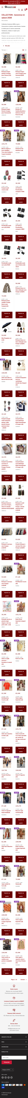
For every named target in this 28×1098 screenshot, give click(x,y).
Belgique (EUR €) (6, 1069)
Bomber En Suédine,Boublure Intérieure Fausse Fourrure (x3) (20, 112)
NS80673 (4, 963)
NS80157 (4, 737)
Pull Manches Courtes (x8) (5, 699)
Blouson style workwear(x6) (19, 811)
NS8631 (17, 585)
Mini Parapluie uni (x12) (6, 339)
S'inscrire (6, 1062)
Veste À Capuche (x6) (20, 775)
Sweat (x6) (18, 884)
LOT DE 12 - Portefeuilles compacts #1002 (20, 189)
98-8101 (17, 269)
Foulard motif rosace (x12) (5, 188)
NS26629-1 (18, 923)
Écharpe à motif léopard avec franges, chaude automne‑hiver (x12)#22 (20, 506)
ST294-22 (18, 387)
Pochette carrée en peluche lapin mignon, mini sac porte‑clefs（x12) (7, 622)
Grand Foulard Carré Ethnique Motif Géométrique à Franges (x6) (21, 421)
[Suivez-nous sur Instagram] (6, 1077)
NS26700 (18, 814)
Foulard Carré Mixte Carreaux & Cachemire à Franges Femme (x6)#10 (7, 465)
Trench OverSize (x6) (6, 775)
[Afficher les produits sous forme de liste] (25, 50)
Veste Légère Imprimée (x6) (19, 699)
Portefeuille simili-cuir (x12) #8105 (6, 264)
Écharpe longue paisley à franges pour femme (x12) (6, 73)
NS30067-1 (18, 743)
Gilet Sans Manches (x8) (7, 847)
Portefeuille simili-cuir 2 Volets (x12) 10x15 (20, 264)
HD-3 (3, 342)
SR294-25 (4, 430)
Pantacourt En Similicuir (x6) (19, 149)
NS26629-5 (18, 702)
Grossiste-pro (5, 1094)
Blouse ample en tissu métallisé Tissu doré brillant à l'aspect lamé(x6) (7, 151)
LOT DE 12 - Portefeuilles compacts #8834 (20, 227)
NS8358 (3, 666)
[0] (25, 10)
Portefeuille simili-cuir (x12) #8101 (6, 226)
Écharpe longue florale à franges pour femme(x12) (6, 111)
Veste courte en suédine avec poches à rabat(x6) (7, 959)
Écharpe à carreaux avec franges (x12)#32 (7, 545)
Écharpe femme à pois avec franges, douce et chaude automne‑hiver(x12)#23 (7, 505)
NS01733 (18, 625)
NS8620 (3, 702)
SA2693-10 (4, 471)
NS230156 (18, 117)
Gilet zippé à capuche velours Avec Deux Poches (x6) (21, 960)
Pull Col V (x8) (19, 658)
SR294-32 (18, 550)
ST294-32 (4, 550)
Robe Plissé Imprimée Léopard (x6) (20, 621)
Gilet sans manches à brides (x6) (7, 734)
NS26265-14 (4, 925)
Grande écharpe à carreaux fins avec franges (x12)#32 (20, 545)
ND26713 (4, 156)
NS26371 (18, 779)
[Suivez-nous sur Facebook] (3, 1077)
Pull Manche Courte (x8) (21, 582)
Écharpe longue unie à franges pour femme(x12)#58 (21, 73)
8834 (17, 231)
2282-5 (3, 627)
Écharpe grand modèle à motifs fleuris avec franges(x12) (6, 303)
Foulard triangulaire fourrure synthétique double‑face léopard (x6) (21, 381)
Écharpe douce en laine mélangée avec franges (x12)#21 (21, 289)
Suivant (23, 979)
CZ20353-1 (4, 192)
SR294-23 (4, 510)
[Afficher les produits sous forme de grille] (23, 50)
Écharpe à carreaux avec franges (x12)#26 (7, 583)
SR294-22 (18, 512)
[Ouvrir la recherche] (19, 10)
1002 (17, 193)
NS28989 (18, 886)
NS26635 (18, 852)
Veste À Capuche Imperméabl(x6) (6, 811)
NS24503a (4, 779)
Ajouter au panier (7, 84)
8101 (3, 229)
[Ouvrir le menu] (2, 7)
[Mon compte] (22, 10)
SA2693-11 (18, 469)
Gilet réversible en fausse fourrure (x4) (7, 378)
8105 (3, 267)
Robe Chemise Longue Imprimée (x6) (20, 848)
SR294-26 (4, 587)
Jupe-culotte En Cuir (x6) (6, 884)
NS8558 (3, 381)
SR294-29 (4, 77)
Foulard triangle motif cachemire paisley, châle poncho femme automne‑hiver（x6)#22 (6, 423)
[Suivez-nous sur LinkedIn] (11, 1077)
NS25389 (18, 965)
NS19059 (4, 888)
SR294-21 (18, 294)
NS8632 (17, 661)
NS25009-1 (4, 814)
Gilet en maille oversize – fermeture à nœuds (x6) (7, 661)
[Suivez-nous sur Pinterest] (8, 1077)
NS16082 (18, 152)
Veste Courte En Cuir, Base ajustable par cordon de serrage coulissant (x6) (21, 737)
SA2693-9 (18, 426)
